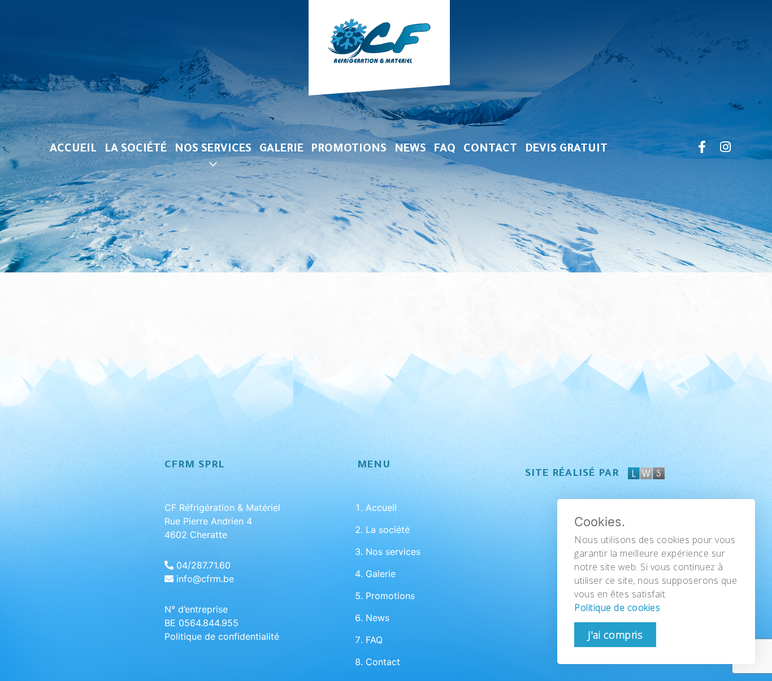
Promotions (349, 150)
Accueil (73, 150)
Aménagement (213, 215)
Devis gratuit (566, 150)
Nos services (213, 150)
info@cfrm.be (205, 578)
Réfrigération (213, 166)
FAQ (445, 150)
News (410, 150)
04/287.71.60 (203, 565)
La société (136, 150)
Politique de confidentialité (221, 636)
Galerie (281, 150)
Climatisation (213, 190)
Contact (490, 150)
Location (213, 239)
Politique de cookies (617, 607)
